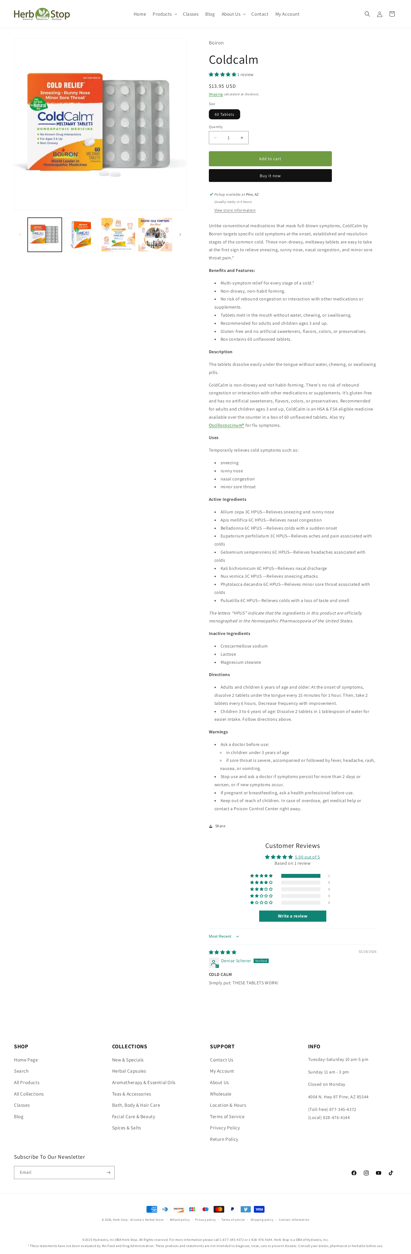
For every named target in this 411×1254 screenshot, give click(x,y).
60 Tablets (224, 114)
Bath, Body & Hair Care (136, 1105)
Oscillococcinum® (227, 425)
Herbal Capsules (129, 1071)
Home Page (26, 1060)
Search (21, 1071)
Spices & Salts (126, 1128)
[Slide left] (20, 234)
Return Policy (224, 1139)
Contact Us (221, 1060)
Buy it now (270, 175)
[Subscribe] (108, 1172)
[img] (223, 952)
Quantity (216, 126)
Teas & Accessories (131, 1094)
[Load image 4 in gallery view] (155, 235)
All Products (26, 1082)
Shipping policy (262, 1220)
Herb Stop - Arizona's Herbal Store (138, 1220)
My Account (222, 1071)
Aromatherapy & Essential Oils (144, 1082)
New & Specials (128, 1060)
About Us (219, 1082)
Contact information (294, 1220)
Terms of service (233, 1220)
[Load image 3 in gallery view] (118, 235)
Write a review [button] (292, 916)
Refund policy (180, 1220)
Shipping (216, 94)
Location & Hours (228, 1105)
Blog (18, 1116)
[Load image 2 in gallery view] (82, 235)
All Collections (29, 1094)
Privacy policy (205, 1220)
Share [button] (220, 825)
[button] (164, 14)
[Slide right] (180, 234)
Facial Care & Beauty (133, 1116)
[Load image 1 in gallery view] (45, 235)
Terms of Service (227, 1116)
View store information (235, 210)
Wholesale (220, 1094)
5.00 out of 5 (307, 857)
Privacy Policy (225, 1128)
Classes (22, 1105)
